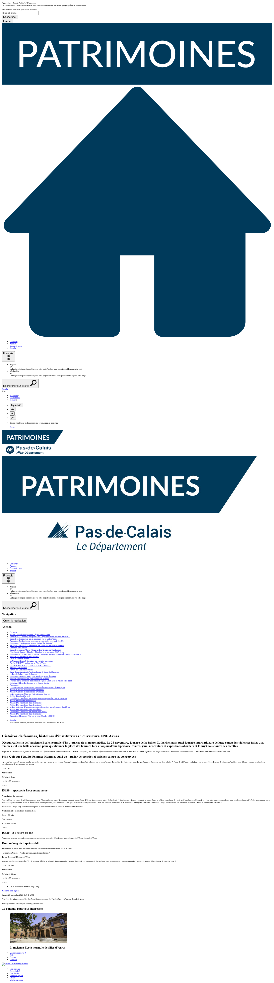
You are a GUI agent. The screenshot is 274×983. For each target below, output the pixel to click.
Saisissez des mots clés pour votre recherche (19, 9)
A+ (13, 417)
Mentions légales (16, 975)
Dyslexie (16, 405)
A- (12, 409)
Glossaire (13, 959)
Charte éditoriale (16, 980)
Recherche (9, 16)
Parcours (13, 344)
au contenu (14, 395)
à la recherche (15, 398)
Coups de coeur (16, 346)
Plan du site (14, 973)
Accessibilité (15, 971)
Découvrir (13, 341)
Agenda (13, 348)
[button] (137, 389)
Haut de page (15, 969)
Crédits (12, 978)
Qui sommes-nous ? (18, 953)
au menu (13, 400)
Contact (13, 957)
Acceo (12, 427)
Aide (11, 955)
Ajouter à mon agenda (10, 891)
